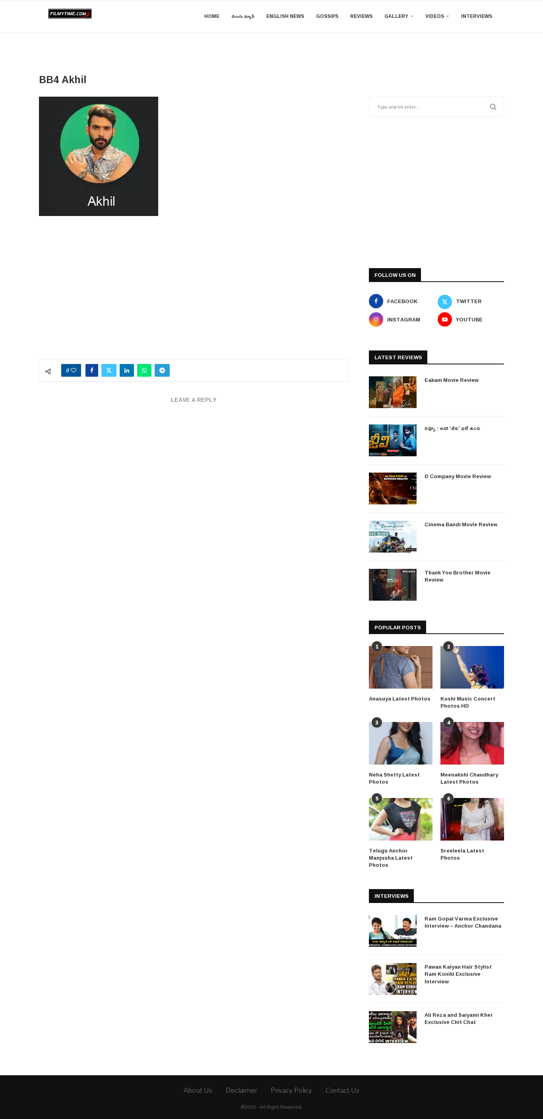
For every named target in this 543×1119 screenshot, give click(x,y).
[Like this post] (73, 370)
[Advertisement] (194, 291)
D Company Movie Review (458, 476)
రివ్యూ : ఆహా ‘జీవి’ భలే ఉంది (452, 428)
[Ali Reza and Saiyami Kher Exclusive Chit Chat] (393, 1027)
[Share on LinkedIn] (127, 370)
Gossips (327, 16)
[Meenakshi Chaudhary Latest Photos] (472, 743)
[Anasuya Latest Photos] (400, 667)
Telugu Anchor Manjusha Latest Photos (391, 858)
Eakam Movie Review (452, 379)
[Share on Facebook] (91, 370)
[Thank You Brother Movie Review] (393, 585)
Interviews (476, 16)
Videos (434, 16)
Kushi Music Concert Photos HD (467, 702)
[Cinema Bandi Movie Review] (393, 537)
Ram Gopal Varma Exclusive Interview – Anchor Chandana (463, 922)
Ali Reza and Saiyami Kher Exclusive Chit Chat (459, 1018)
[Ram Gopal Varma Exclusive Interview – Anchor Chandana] (393, 931)
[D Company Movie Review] (393, 488)
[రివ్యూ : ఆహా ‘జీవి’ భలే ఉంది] (393, 440)
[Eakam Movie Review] (393, 392)
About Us (198, 1090)
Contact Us (342, 1090)
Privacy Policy (291, 1090)
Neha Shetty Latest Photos (394, 778)
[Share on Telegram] (162, 370)
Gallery (396, 16)
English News (285, 16)
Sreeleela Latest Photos (462, 854)
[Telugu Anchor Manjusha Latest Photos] (400, 819)
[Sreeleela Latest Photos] (472, 819)
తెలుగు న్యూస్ (242, 16)
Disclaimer (241, 1090)
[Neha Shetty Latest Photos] (400, 743)
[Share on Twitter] (108, 370)
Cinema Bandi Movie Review (461, 524)
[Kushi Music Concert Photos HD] (472, 667)
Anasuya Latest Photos (400, 698)
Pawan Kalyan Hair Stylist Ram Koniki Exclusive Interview (458, 974)
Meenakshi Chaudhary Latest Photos (469, 778)
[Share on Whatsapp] (144, 370)
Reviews (361, 16)
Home (211, 16)
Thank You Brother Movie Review (458, 576)
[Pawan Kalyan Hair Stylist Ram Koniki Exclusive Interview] (393, 979)
